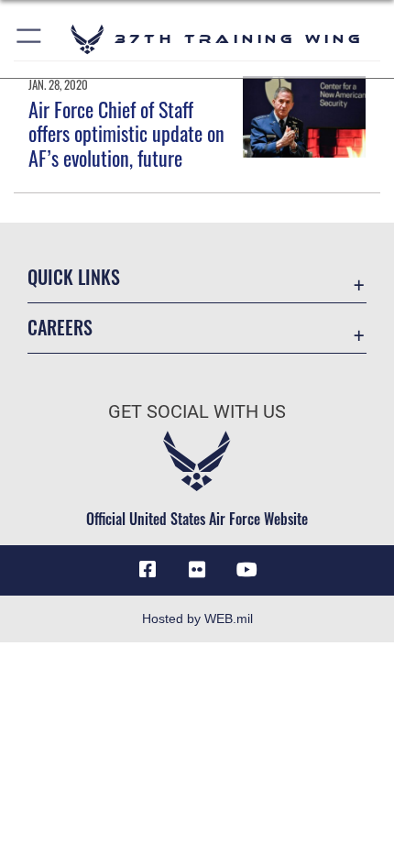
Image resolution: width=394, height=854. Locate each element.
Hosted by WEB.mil (197, 618)
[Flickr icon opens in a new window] (197, 570)
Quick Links (73, 277)
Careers (60, 327)
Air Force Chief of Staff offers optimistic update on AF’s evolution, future (126, 133)
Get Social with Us (197, 411)
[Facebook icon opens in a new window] (147, 570)
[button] (30, 39)
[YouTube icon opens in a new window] (246, 570)
